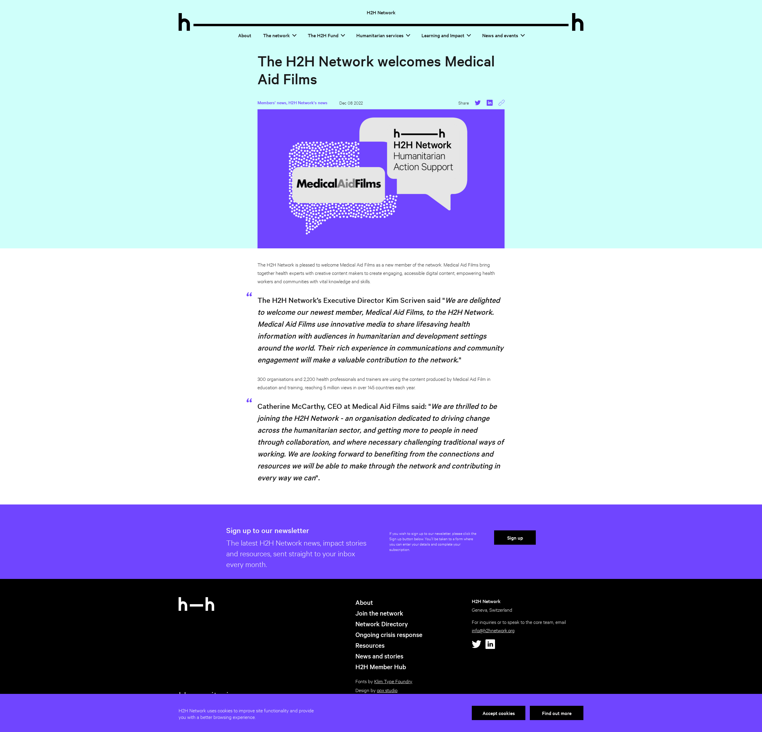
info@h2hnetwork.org (493, 630)
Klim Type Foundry (393, 681)
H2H (381, 12)
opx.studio (387, 690)
